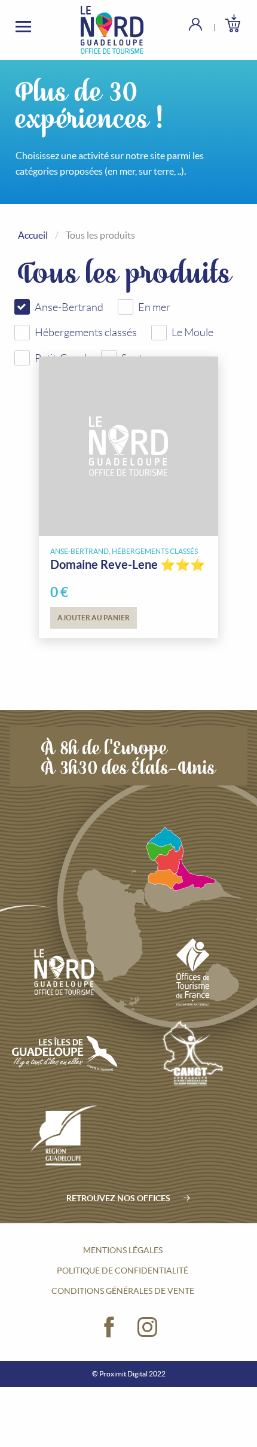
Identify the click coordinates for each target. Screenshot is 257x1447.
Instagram (147, 1327)
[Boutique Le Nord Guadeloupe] (112, 30)
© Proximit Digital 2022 (129, 1374)
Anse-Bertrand (69, 307)
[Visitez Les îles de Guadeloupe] (64, 1053)
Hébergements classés (86, 333)
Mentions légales (123, 1250)
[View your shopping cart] (232, 23)
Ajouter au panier (93, 618)
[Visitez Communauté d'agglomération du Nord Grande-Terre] (192, 1053)
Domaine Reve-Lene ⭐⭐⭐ (127, 564)
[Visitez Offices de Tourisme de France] (192, 972)
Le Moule (192, 333)
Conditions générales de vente (122, 1291)
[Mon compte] (205, 24)
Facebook (109, 1327)
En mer (154, 307)
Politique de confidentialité (122, 1270)
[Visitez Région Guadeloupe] (64, 1134)
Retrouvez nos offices (118, 1198)
